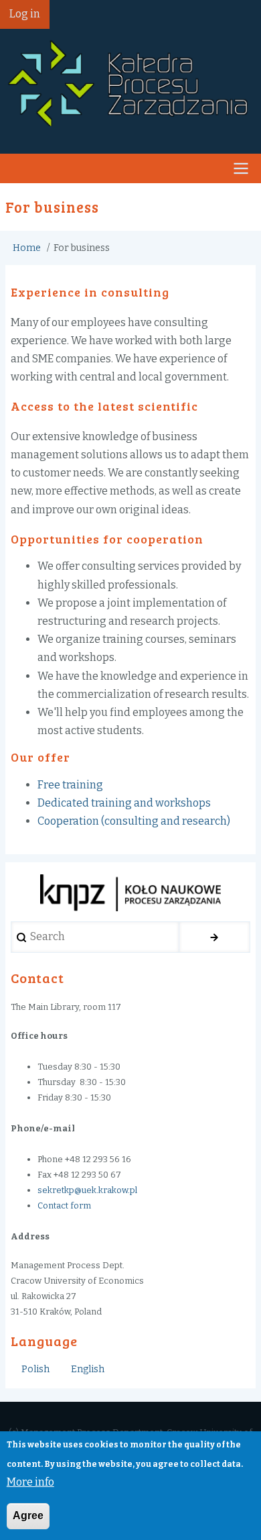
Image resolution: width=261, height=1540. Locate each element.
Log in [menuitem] (24, 13)
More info (30, 1482)
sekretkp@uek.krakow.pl (87, 1190)
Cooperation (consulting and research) (133, 821)
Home (27, 248)
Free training (70, 784)
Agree (28, 1515)
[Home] (130, 81)
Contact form (64, 1205)
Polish (35, 1369)
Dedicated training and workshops (124, 803)
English (87, 1369)
